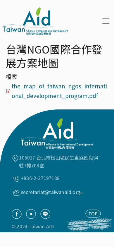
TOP (93, 214)
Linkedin (45, 214)
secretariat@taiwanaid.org (50, 191)
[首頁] (34, 21)
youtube (31, 214)
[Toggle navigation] (106, 21)
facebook (17, 214)
